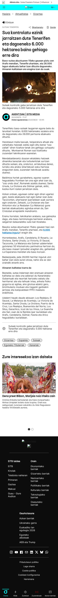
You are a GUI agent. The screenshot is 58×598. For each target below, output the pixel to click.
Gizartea (8, 340)
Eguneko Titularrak (14, 345)
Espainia (23, 340)
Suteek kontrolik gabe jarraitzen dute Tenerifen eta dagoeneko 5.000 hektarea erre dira (30, 329)
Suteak (36, 340)
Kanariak (34, 345)
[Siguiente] (51, 2)
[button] (55, 377)
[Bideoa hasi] (29, 87)
